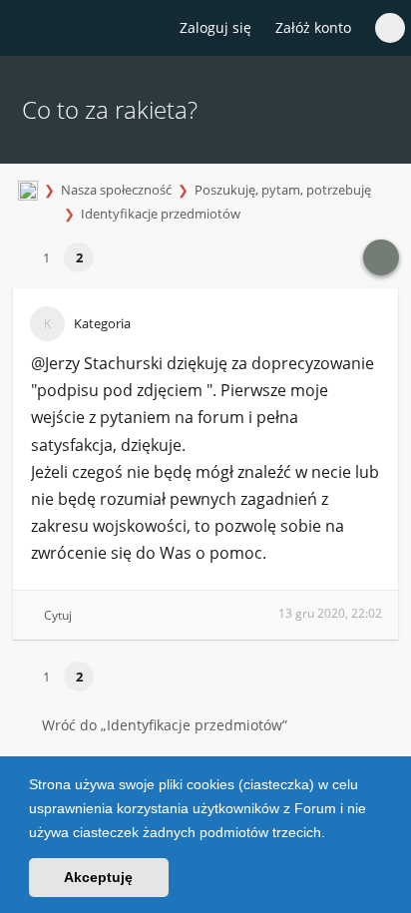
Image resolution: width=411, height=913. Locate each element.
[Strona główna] (27, 29)
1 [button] (46, 257)
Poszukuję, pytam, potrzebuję (283, 190)
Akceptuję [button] (98, 877)
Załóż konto (313, 27)
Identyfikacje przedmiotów (160, 214)
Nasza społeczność (116, 190)
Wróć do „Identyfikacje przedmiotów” (164, 724)
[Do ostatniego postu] (381, 257)
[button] (332, 834)
